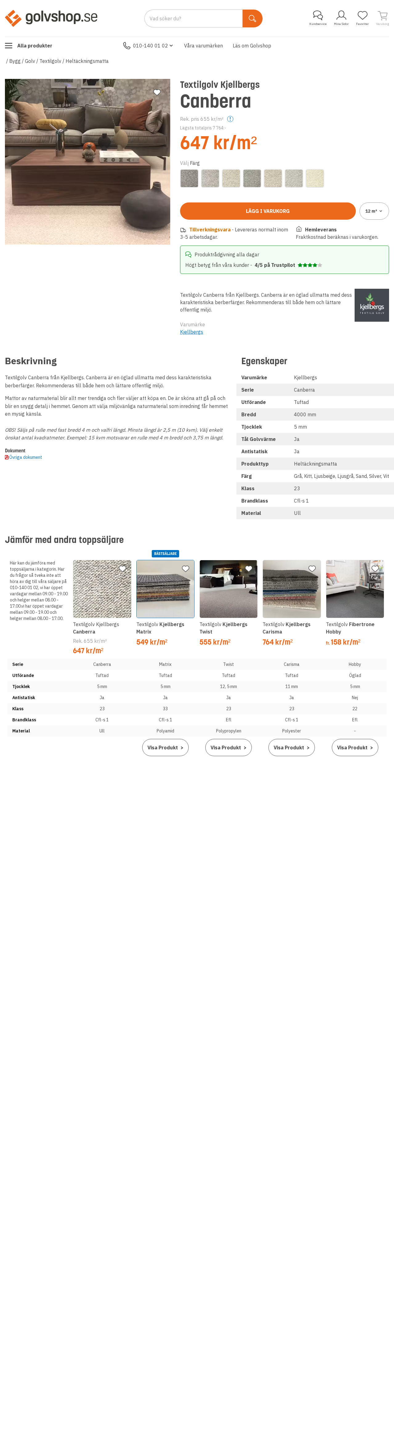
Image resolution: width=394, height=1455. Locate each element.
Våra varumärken (203, 46)
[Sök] (253, 18)
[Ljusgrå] (252, 178)
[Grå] (189, 178)
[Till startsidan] (51, 18)
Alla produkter (34, 46)
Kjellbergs (191, 332)
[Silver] (294, 178)
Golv (30, 61)
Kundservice (318, 24)
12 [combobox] (371, 211)
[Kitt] (210, 178)
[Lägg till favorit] (157, 92)
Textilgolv (50, 61)
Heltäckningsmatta (87, 61)
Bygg (15, 61)
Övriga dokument (25, 457)
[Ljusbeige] (231, 178)
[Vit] (315, 178)
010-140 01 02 (150, 46)
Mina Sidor (341, 24)
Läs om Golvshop (252, 46)
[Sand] (273, 178)
